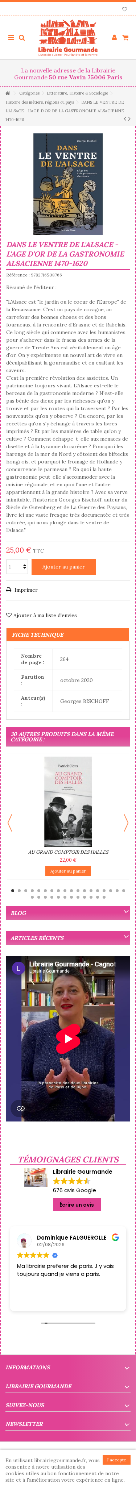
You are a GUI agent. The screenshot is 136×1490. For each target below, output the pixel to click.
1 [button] (12, 890)
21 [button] (45, 897)
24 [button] (64, 897)
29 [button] (97, 897)
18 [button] (123, 890)
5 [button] (38, 890)
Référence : (18, 275)
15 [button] (104, 890)
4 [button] (32, 890)
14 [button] (97, 890)
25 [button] (71, 897)
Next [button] (126, 823)
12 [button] (84, 890)
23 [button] (58, 897)
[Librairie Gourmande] (68, 38)
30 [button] (104, 897)
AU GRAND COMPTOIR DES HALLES (68, 852)
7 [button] (51, 890)
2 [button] (19, 890)
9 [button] (64, 890)
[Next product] (129, 118)
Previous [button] (9, 823)
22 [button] (51, 897)
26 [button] (78, 897)
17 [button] (117, 890)
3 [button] (25, 890)
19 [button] (32, 897)
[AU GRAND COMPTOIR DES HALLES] (68, 802)
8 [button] (58, 890)
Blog (18, 913)
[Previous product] (125, 118)
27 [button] (84, 897)
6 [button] (45, 890)
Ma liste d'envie (125, 10)
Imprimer (25, 590)
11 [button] (78, 890)
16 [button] (110, 890)
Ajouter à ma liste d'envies (45, 615)
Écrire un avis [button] (76, 1204)
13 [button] (91, 890)
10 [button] (71, 890)
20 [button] (38, 897)
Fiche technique (37, 634)
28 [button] (91, 897)
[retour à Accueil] (7, 93)
